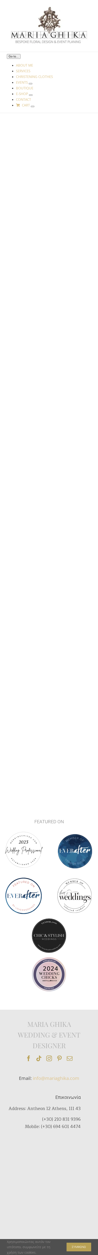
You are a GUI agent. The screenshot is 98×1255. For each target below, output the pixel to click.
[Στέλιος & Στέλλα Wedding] (27, 566)
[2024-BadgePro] (49, 959)
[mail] (69, 1058)
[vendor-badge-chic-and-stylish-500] (49, 920)
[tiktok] (39, 1058)
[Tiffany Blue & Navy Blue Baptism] (27, 308)
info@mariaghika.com (56, 1078)
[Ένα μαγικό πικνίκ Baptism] (27, 243)
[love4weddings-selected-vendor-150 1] (74, 880)
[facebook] (28, 1058)
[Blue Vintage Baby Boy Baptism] (27, 128)
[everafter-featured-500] (23, 879)
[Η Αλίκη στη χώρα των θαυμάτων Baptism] (27, 502)
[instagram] (49, 1058)
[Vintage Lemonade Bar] (27, 372)
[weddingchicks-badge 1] (23, 831)
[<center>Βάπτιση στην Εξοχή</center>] (27, 617)
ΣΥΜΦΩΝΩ (79, 1247)
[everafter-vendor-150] (75, 835)
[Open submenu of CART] (32, 106)
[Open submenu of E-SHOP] (31, 95)
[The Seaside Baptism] (27, 732)
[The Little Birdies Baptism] (27, 675)
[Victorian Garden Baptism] (27, 186)
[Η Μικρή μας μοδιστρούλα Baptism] (27, 437)
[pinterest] (59, 1058)
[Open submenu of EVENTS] (30, 83)
